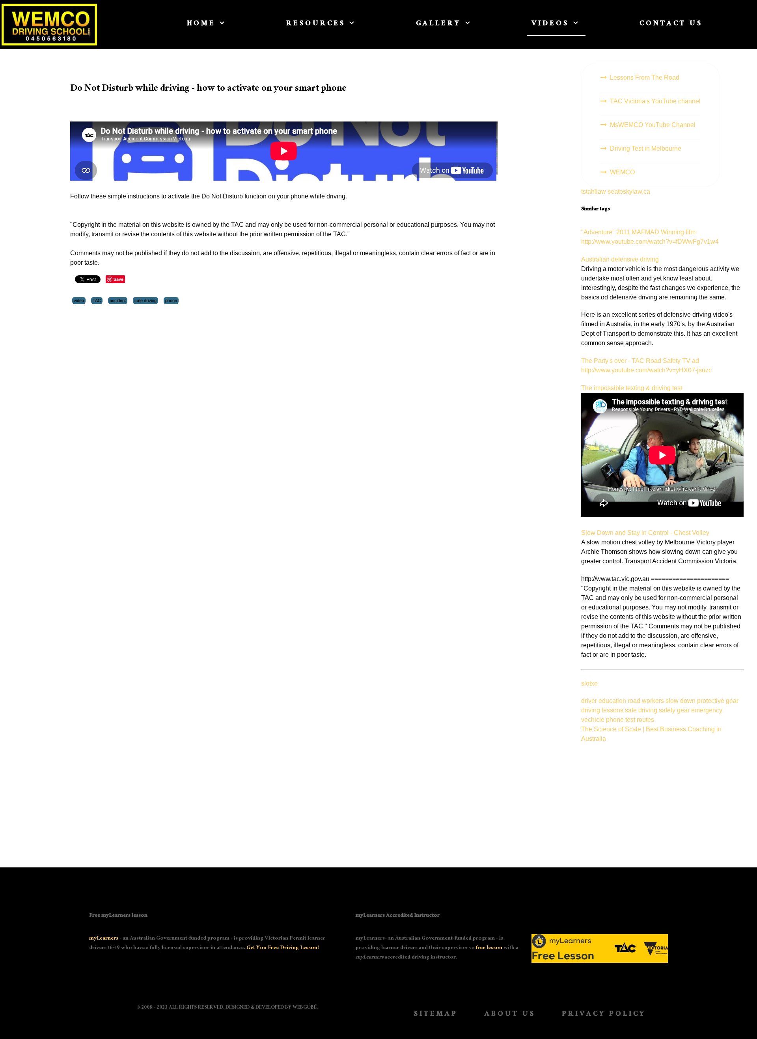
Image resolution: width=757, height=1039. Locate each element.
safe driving (145, 300)
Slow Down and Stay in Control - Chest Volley (645, 532)
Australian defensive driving (620, 259)
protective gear (717, 700)
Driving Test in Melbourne (645, 148)
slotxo (589, 683)
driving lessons (603, 710)
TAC (97, 300)
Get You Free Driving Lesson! (282, 948)
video (79, 300)
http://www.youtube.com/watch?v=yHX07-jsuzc (646, 370)
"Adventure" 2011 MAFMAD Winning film (638, 232)
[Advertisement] (662, 799)
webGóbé (305, 1008)
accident (118, 300)
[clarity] (57, 24)
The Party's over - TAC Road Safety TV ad (640, 360)
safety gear (675, 710)
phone (171, 300)
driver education (604, 700)
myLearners (103, 938)
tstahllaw (593, 191)
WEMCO (622, 172)
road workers (647, 700)
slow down (681, 700)
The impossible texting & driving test (631, 388)
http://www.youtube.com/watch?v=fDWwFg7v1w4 (650, 241)
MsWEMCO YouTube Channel (652, 124)
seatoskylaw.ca (629, 191)
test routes (639, 719)
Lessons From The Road (644, 77)
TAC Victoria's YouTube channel (655, 101)
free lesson (489, 948)
